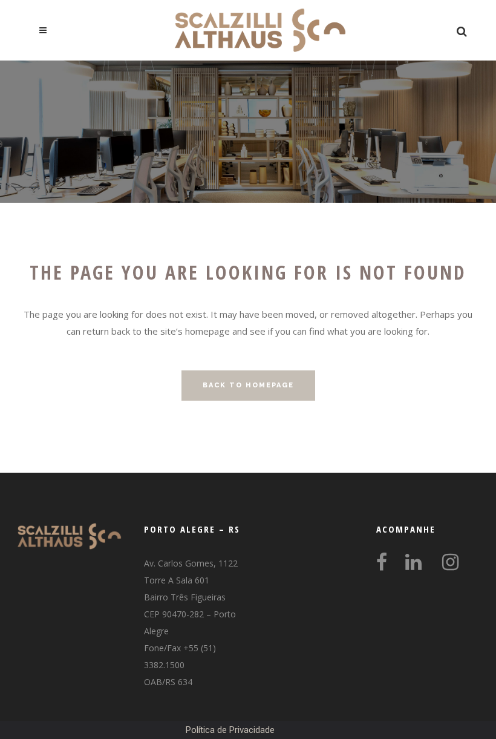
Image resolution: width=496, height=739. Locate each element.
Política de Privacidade (230, 729)
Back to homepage (248, 385)
